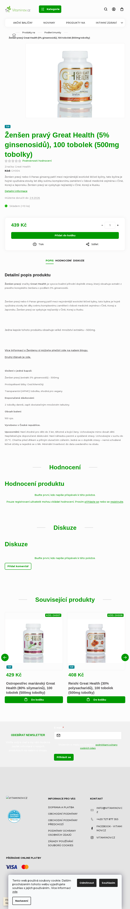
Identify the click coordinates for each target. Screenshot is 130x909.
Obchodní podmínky (63, 813)
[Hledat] (105, 9)
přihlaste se (91, 501)
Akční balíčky (22, 22)
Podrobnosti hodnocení (37, 160)
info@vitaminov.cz (109, 810)
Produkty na (75, 22)
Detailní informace (16, 191)
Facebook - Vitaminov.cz (109, 828)
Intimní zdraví (106, 22)
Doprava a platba (61, 807)
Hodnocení (63, 260)
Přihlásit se (64, 757)
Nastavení (21, 900)
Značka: (18, 166)
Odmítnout (87, 882)
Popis (50, 260)
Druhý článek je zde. (18, 357)
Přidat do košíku (65, 235)
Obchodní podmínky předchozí (63, 822)
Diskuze (78, 260)
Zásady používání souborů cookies (60, 843)
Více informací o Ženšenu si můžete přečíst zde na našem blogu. (46, 350)
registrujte (116, 501)
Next (125, 657)
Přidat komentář (18, 566)
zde (14, 891)
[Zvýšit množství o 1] (118, 225)
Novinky (49, 22)
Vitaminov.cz (105, 837)
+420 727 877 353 (107, 819)
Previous (5, 657)
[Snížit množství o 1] (102, 225)
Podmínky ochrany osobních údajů (62, 832)
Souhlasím (108, 882)
